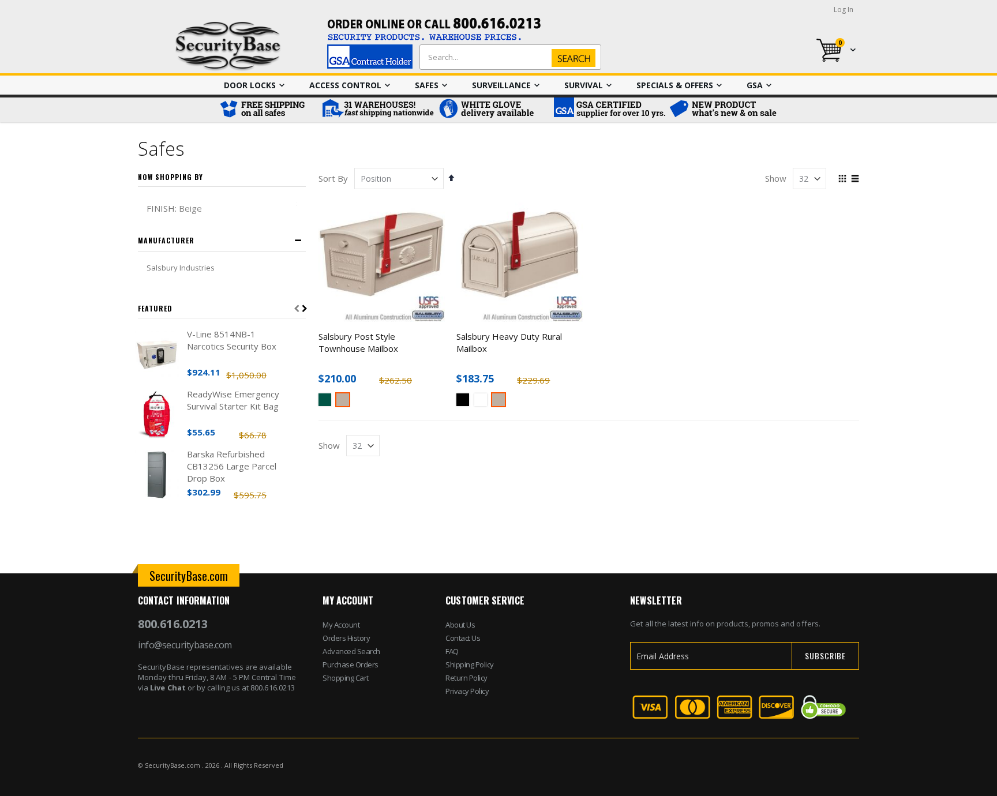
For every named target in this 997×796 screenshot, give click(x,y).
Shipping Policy (469, 664)
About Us (460, 624)
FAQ (452, 651)
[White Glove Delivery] (492, 109)
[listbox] (381, 401)
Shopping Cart (346, 678)
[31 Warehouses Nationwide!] (377, 109)
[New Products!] (723, 109)
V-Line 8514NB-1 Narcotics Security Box (231, 340)
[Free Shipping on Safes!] (268, 109)
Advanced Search (351, 651)
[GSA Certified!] (608, 109)
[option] (324, 399)
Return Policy (466, 678)
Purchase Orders (350, 664)
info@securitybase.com (185, 645)
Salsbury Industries (181, 267)
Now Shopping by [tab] (170, 177)
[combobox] (507, 57)
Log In (843, 9)
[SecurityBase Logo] (228, 46)
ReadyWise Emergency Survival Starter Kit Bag (233, 400)
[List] (854, 179)
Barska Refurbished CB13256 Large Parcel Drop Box (231, 466)
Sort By (333, 178)
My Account (341, 624)
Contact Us (462, 638)
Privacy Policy (467, 691)
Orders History (346, 638)
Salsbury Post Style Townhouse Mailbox (358, 342)
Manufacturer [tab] (166, 240)
